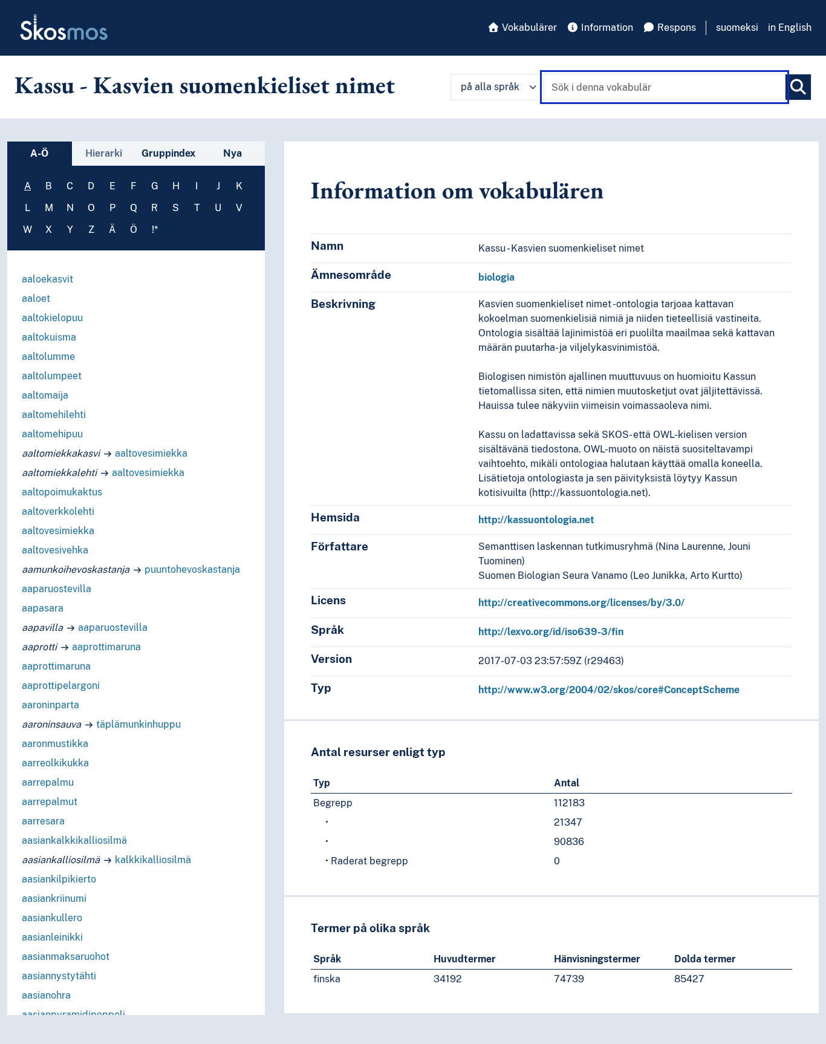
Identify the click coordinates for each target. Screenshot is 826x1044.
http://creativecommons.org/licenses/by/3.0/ (581, 602)
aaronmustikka (55, 743)
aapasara (42, 608)
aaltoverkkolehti (58, 511)
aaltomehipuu (52, 434)
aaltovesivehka (55, 550)
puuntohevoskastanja (192, 569)
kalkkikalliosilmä (153, 860)
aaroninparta (50, 705)
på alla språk (490, 87)
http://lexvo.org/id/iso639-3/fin (550, 632)
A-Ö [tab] (39, 153)
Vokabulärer (528, 27)
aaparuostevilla (56, 589)
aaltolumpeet (52, 376)
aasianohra (46, 995)
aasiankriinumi (54, 898)
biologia (496, 277)
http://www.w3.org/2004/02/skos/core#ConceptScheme (609, 690)
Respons (675, 27)
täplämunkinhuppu (138, 724)
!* (155, 229)
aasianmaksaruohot (65, 956)
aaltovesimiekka (151, 453)
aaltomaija (45, 395)
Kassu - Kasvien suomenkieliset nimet (205, 84)
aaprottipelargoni (61, 685)
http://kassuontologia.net (536, 520)
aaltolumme (48, 356)
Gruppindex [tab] (168, 153)
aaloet (36, 298)
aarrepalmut (49, 801)
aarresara (43, 821)
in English (789, 27)
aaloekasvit (47, 279)
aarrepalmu (48, 782)
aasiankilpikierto (59, 879)
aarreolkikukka (55, 763)
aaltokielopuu (52, 318)
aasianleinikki (52, 937)
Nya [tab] (232, 153)
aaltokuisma (49, 337)
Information (606, 27)
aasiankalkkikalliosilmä (74, 840)
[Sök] (798, 87)
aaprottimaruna (106, 647)
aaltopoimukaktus (62, 492)
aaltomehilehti (54, 414)
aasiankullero (52, 918)
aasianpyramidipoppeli (73, 1014)
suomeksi (737, 27)
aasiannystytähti (59, 976)
